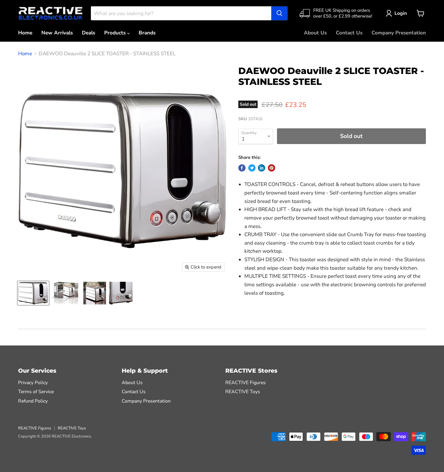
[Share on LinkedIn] (261, 168)
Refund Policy (33, 401)
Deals (88, 32)
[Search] (279, 13)
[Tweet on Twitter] (252, 168)
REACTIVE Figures (245, 382)
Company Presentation (399, 32)
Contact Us (349, 32)
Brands (147, 32)
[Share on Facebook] (242, 168)
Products (115, 32)
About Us (315, 32)
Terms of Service (36, 391)
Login (400, 13)
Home (25, 32)
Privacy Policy (33, 382)
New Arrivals (57, 32)
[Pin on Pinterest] (271, 168)
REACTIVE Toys (242, 391)
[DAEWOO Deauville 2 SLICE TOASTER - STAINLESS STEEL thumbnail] (33, 293)
